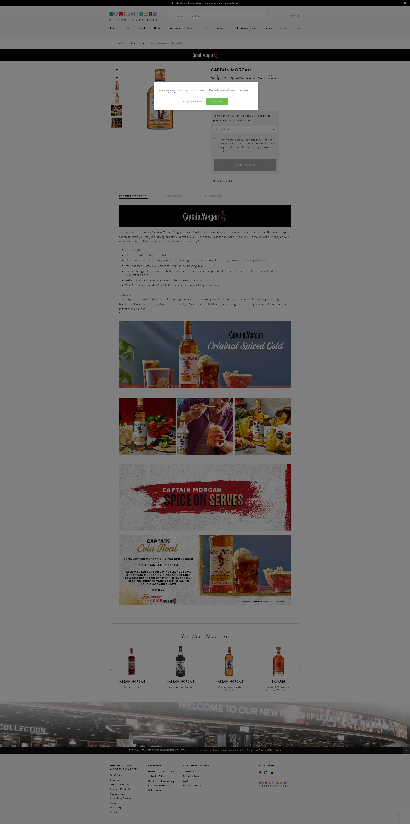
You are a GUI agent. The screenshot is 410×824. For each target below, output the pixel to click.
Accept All (217, 101)
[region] (206, 96)
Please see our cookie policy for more (187, 92)
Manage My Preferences (193, 101)
